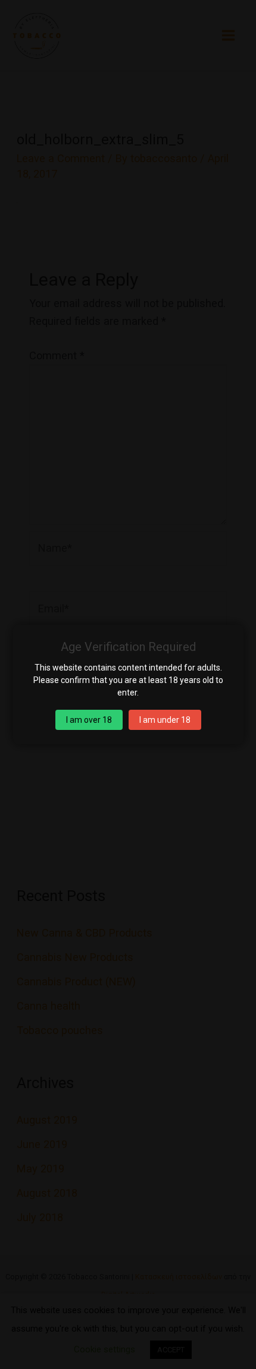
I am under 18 (165, 720)
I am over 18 (89, 720)
